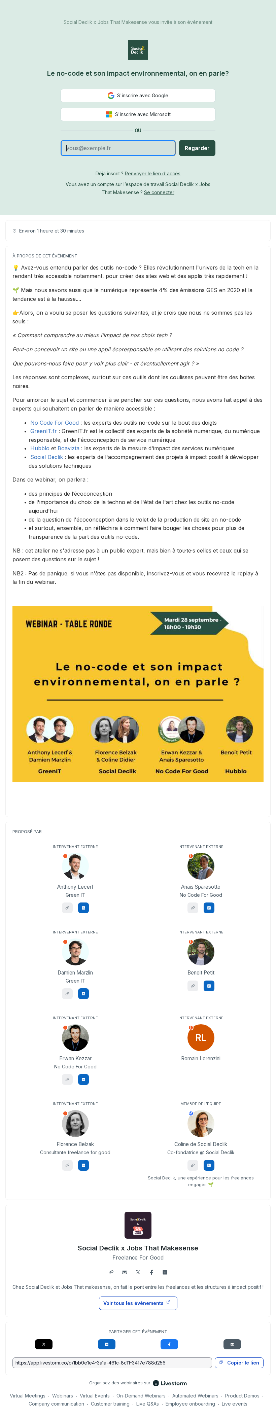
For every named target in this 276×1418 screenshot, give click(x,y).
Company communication (56, 1404)
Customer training (110, 1404)
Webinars (62, 1395)
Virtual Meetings (27, 1395)
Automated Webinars (195, 1395)
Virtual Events (95, 1395)
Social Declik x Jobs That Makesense (138, 1248)
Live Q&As (147, 1404)
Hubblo (39, 448)
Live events (234, 1404)
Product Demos (242, 1395)
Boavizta (68, 448)
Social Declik (46, 457)
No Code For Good (54, 422)
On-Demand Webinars (141, 1395)
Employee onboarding (190, 1404)
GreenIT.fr (43, 431)
